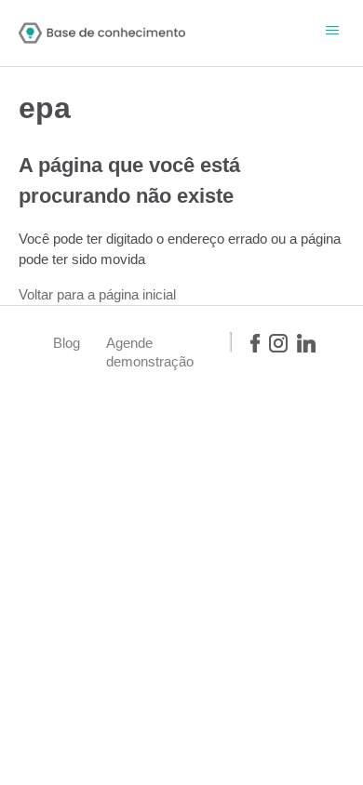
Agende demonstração (150, 352)
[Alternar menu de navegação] (332, 32)
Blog (66, 343)
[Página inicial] (102, 33)
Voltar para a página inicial (97, 294)
